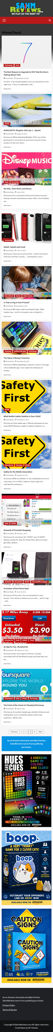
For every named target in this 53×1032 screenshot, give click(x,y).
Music (7, 182)
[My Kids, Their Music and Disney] (26, 168)
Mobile (7, 124)
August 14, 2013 (22, 134)
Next (40, 731)
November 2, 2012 (23, 420)
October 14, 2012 (22, 475)
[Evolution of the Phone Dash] (26, 568)
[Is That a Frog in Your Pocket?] (26, 282)
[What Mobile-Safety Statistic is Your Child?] (26, 396)
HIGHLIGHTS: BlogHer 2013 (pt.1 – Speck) (22, 130)
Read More (7, 89)
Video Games (27, 296)
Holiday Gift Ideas (20, 351)
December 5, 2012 (21, 306)
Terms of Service (10, 1009)
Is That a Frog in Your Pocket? (16, 302)
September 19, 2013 (22, 78)
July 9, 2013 (20, 192)
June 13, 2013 (21, 250)
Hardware (8, 582)
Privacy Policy (9, 1005)
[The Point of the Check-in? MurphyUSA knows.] (26, 685)
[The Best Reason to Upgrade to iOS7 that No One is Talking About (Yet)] (26, 52)
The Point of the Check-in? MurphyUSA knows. (24, 705)
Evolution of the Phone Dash (16, 588)
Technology (9, 65)
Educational (9, 296)
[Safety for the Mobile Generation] (26, 452)
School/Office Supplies (39, 582)
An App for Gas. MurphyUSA (16, 646)
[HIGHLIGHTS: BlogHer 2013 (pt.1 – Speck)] (26, 110)
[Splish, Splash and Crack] (26, 227)
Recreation (15, 182)
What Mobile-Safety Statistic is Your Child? (22, 416)
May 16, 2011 (21, 709)
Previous (14, 731)
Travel (32, 640)
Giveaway (8, 351)
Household (18, 582)
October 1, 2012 (22, 534)
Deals (6, 523)
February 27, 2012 (22, 650)
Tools (17, 65)
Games (18, 296)
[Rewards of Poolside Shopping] (26, 510)
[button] (4, 20)
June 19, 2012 (21, 592)
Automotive (9, 640)
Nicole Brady (10, 134)
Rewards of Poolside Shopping (17, 530)
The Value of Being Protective (17, 358)
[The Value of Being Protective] (26, 338)
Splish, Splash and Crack (14, 247)
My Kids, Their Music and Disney (18, 188)
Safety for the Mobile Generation (18, 471)
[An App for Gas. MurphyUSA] (26, 627)
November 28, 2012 (23, 361)
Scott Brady (9, 78)
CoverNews (20, 1027)
